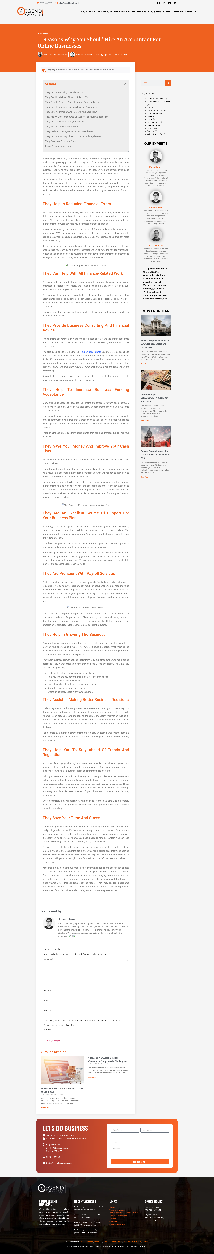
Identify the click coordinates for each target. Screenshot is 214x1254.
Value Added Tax (155, 134)
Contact (189, 11)
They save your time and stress (61, 141)
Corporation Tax (154, 110)
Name (47, 991)
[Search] (168, 83)
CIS (148, 107)
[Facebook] (158, 3)
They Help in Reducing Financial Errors (64, 92)
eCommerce (43, 34)
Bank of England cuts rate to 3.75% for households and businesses (155, 344)
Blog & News (154, 11)
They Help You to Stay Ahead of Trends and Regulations (73, 136)
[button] (125, 84)
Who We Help (120, 11)
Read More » (45, 1108)
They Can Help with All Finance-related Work (67, 97)
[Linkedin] (169, 3)
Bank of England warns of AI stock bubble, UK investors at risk (155, 454)
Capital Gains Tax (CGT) (158, 101)
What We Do (103, 11)
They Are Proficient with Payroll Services (65, 121)
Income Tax (152, 122)
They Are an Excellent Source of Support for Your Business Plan (76, 116)
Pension (150, 131)
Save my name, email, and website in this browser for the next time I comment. (83, 1020)
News (149, 128)
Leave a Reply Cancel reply (58, 146)
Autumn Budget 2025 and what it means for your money (154, 397)
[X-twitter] (175, 3)
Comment (49, 959)
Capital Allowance (155, 98)
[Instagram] (163, 3)
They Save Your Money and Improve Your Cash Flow (71, 112)
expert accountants (91, 352)
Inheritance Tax (154, 125)
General (150, 116)
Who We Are (87, 11)
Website (47, 1010)
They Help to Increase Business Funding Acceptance (71, 107)
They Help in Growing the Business (62, 126)
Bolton (145, 1241)
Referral (178, 11)
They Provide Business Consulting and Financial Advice (72, 102)
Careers (167, 11)
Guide (149, 119)
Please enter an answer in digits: (59, 1025)
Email (47, 1000)
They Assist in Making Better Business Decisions (69, 131)
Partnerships (139, 11)
